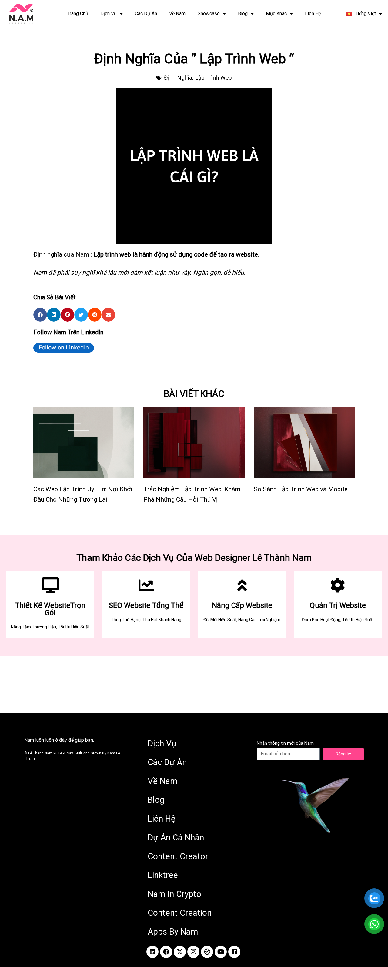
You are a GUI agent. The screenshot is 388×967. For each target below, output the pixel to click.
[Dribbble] (207, 952)
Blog (243, 13)
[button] (40, 315)
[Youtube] (221, 952)
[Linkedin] (152, 952)
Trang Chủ (77, 13)
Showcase (209, 13)
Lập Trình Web (213, 77)
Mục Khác (276, 13)
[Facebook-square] (234, 952)
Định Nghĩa (178, 77)
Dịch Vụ (108, 13)
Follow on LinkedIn (64, 347)
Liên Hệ (313, 13)
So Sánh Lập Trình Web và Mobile (301, 489)
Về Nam (177, 13)
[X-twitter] (180, 952)
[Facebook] (166, 952)
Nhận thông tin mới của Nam (285, 743)
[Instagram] (193, 952)
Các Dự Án (146, 13)
